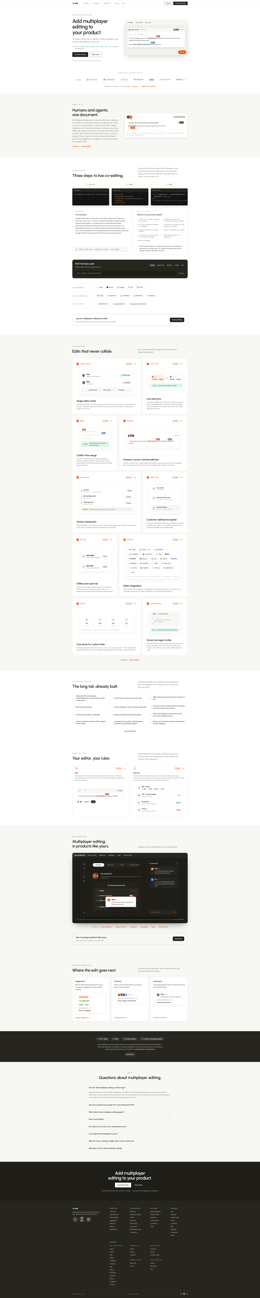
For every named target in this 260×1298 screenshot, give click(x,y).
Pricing (117, 3)
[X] (187, 1294)
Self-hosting (133, 1223)
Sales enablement (106, 927)
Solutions (96, 3)
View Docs (75, 146)
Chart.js (152, 1263)
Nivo (151, 1269)
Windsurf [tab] (169, 265)
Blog (172, 1226)
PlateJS (112, 1258)
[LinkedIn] (184, 1294)
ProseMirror (113, 1281)
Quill (111, 1267)
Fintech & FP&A (154, 1214)
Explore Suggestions (82, 1017)
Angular (122, 287)
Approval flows (114, 1214)
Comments (113, 1211)
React (101, 287)
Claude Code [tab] (160, 265)
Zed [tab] (182, 265)
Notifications (113, 1229)
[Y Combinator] (88, 1219)
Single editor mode (135, 1229)
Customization (175, 1217)
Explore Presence (120, 1017)
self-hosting (140, 1049)
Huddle (132, 1217)
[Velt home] (75, 3)
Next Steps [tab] (110, 865)
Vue (132, 287)
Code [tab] (134, 364)
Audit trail (112, 1223)
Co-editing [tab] (130, 22)
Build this (182, 52)
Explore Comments (159, 1017)
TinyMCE (112, 1275)
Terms (136, 1294)
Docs (123, 3)
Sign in (168, 3)
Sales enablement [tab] (80, 855)
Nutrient (132, 1252)
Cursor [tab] (152, 265)
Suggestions (113, 1220)
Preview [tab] (128, 364)
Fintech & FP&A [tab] (92, 855)
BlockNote (139, 295)
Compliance (144, 927)
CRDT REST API (103, 304)
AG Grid (152, 1252)
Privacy (130, 1294)
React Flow (113, 295)
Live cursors (133, 1226)
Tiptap (101, 295)
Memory (112, 1226)
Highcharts (153, 1266)
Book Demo (95, 54)
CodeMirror (126, 295)
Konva (132, 1266)
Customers (174, 1223)
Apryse (132, 1249)
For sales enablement (177, 919)
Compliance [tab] (111, 855)
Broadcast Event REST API (138, 304)
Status (172, 1235)
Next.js (111, 287)
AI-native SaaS (163, 927)
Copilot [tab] (177, 265)
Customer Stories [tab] (134, 865)
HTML (141, 287)
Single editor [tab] (139, 22)
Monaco (112, 1278)
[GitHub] (181, 1294)
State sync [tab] (148, 22)
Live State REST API (119, 304)
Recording (133, 1220)
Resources (107, 3)
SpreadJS (153, 1249)
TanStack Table (154, 1255)
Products (85, 3)
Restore (129, 497)
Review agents (114, 1217)
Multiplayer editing (135, 1214)
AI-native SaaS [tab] (127, 855)
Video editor (133, 1232)
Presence (132, 1211)
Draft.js (112, 1270)
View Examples (86, 146)
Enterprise (173, 1229)
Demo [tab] (122, 865)
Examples (173, 1214)
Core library (151, 295)
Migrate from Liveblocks (149, 86)
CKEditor (112, 1284)
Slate (111, 1255)
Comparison (174, 1232)
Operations (133, 927)
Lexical (112, 1252)
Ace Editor (113, 1264)
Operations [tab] (102, 855)
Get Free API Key (180, 3)
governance (151, 1049)
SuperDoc (133, 1255)
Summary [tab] (98, 865)
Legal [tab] (119, 855)
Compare (135, 86)
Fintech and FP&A (121, 927)
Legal (153, 927)
